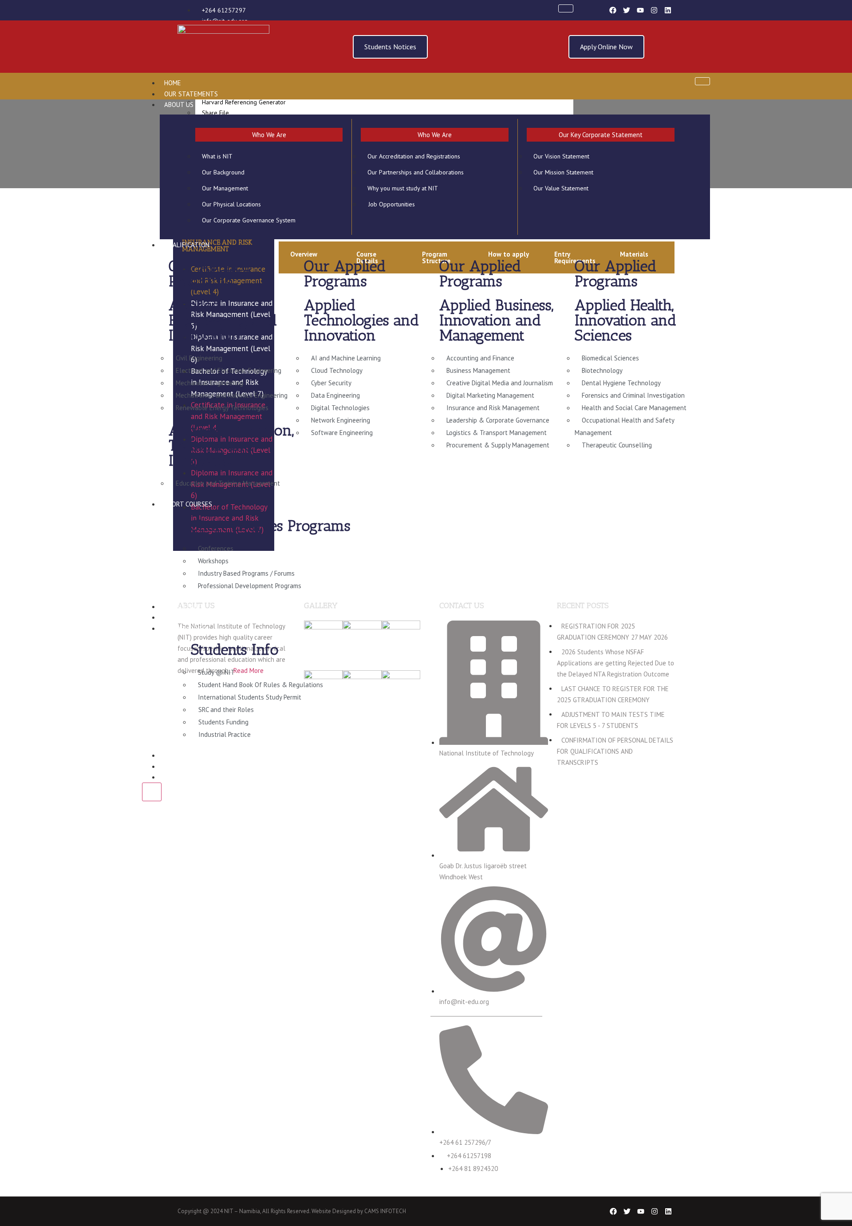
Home (172, 83)
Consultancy (184, 606)
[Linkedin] (668, 10)
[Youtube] (640, 10)
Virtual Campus (189, 617)
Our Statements (191, 94)
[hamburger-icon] (565, 8)
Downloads (182, 755)
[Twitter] (626, 10)
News (172, 766)
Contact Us (182, 777)
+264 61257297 (224, 10)
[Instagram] (654, 10)
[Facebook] (613, 10)
